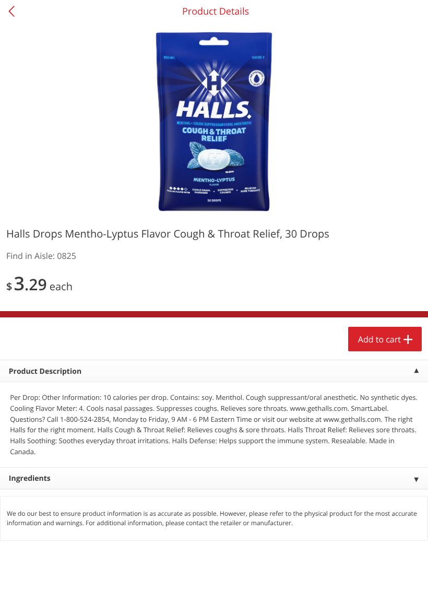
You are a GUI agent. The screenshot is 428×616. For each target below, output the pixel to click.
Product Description (45, 371)
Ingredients (30, 478)
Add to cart (379, 339)
